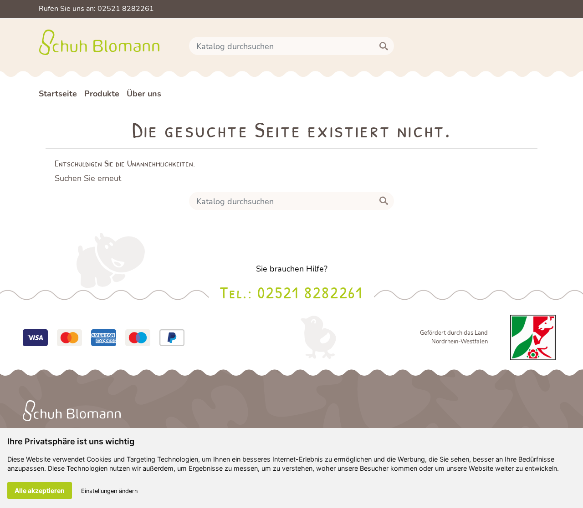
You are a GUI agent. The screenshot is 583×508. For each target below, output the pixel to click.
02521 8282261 (310, 292)
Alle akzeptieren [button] (40, 490)
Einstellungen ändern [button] (109, 491)
